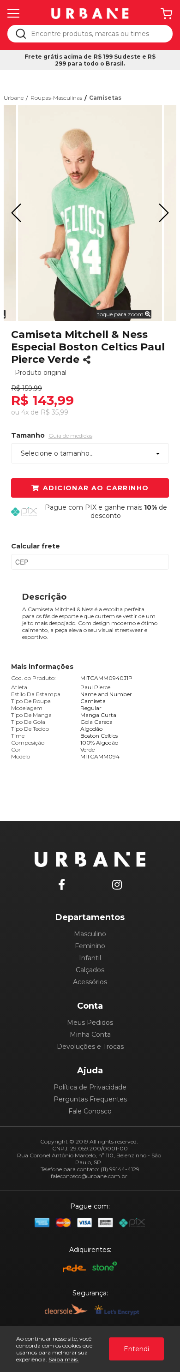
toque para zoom (121, 314)
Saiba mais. (63, 1359)
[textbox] (96, 34)
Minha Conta (90, 1034)
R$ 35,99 (54, 412)
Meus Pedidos (90, 1022)
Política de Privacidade (90, 1087)
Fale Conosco (90, 1111)
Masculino (90, 934)
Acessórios (90, 982)
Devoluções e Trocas (90, 1046)
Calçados (90, 970)
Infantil (90, 958)
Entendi (136, 1349)
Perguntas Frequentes (90, 1099)
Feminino (90, 946)
